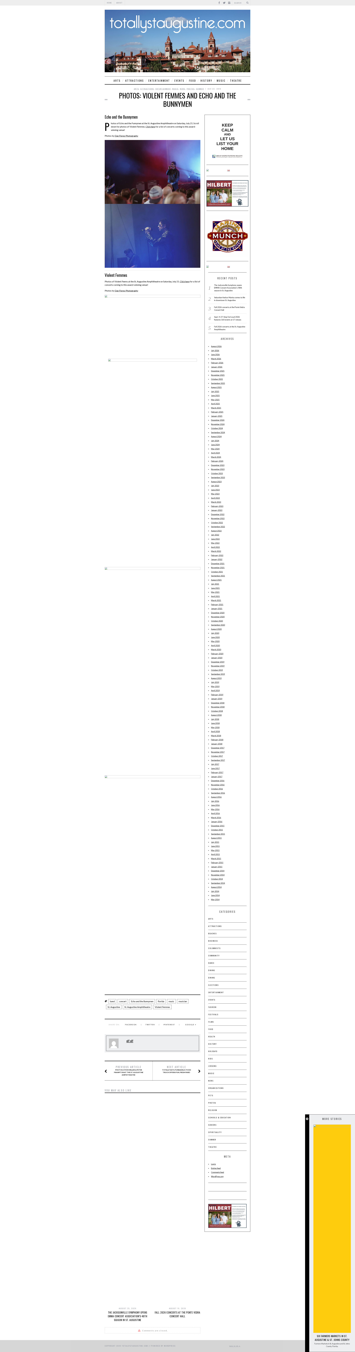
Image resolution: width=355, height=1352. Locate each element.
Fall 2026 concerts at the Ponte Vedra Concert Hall (177, 1314)
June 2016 (215, 805)
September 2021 (218, 576)
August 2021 (216, 580)
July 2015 (215, 842)
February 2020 (217, 654)
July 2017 (215, 764)
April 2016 (215, 813)
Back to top (234, 1346)
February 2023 (217, 506)
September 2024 (218, 432)
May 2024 (215, 449)
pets (210, 1095)
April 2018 (215, 731)
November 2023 (218, 469)
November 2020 (218, 617)
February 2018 (217, 740)
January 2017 (216, 777)
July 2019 (215, 682)
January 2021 (216, 608)
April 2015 (215, 854)
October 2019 (217, 670)
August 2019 (216, 678)
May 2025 (215, 400)
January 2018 (216, 744)
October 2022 (217, 522)
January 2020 (216, 658)
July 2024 (215, 441)
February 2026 (217, 363)
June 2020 (215, 637)
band (112, 1001)
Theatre (236, 80)
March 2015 (216, 858)
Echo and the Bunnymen (142, 1001)
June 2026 (215, 354)
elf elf (129, 1041)
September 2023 (218, 477)
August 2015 (216, 838)
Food (192, 80)
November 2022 (218, 518)
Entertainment (159, 80)
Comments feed (217, 1172)
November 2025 (218, 375)
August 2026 (216, 346)
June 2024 (215, 445)
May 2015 (215, 850)
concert (122, 1001)
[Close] (307, 1119)
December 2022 (217, 514)
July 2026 (215, 350)
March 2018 (216, 736)
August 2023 (216, 482)
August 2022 (216, 531)
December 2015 (217, 826)
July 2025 (215, 391)
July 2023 (215, 486)
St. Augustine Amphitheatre (137, 1007)
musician (183, 1001)
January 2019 (216, 699)
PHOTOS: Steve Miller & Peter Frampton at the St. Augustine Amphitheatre (128, 1070)
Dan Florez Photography (126, 135)
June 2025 (215, 395)
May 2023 (215, 494)
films (211, 1022)
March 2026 (216, 359)
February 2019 (217, 695)
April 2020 (215, 645)
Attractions (134, 80)
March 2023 (216, 502)
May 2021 (215, 592)
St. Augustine (114, 1007)
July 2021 (215, 584)
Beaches (212, 933)
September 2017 (218, 760)
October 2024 (217, 428)
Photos (191, 89)
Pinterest (169, 1025)
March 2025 (216, 408)
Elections (213, 985)
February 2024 (217, 461)
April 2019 (215, 690)
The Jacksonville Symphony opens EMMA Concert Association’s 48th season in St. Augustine (127, 1316)
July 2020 (215, 633)
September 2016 (218, 793)
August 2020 (216, 629)
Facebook (131, 1025)
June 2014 (215, 895)
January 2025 (216, 416)
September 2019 (218, 674)
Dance (211, 963)
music (171, 1001)
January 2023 (216, 510)
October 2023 (217, 473)
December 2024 (217, 420)
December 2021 (217, 563)
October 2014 (217, 879)
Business (213, 941)
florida (161, 1001)
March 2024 (216, 457)
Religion (212, 1110)
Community (214, 955)
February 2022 (217, 555)
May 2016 (215, 809)
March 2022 (216, 551)
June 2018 (215, 723)
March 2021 (216, 600)
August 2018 (216, 715)
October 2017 (217, 756)
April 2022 (215, 547)
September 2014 (218, 883)
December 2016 (217, 781)
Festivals (213, 1014)
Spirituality (215, 1132)
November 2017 (218, 752)
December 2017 (217, 748)
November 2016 (218, 785)
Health (211, 1036)
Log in (213, 1164)
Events (179, 80)
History (206, 80)
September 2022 (218, 527)
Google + (190, 1025)
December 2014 (217, 871)
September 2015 (218, 834)
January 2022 (216, 559)
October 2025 (217, 379)
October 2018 (217, 711)
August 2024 (216, 436)
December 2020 (217, 613)
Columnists (214, 948)
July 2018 (215, 719)
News (182, 89)
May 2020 (215, 641)
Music (221, 80)
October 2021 (217, 572)
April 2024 (215, 453)
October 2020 (217, 621)
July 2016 (215, 801)
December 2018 (217, 703)
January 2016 (216, 822)
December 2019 (217, 662)
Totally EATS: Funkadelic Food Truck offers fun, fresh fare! (176, 1069)
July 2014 (215, 891)
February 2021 (217, 604)
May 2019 (215, 686)
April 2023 (215, 498)
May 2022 (215, 543)
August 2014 (216, 887)
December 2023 (217, 465)
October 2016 (217, 789)
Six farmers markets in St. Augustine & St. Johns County (332, 1338)
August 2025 (216, 387)
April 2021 (215, 596)
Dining (211, 970)
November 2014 (218, 875)
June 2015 (215, 846)
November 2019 (218, 666)
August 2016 (216, 797)
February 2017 (217, 772)
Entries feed (216, 1168)
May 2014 (215, 899)
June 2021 (215, 588)
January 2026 (216, 367)
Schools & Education (219, 1117)
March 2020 (216, 649)
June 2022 (215, 539)
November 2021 (218, 567)
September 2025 (218, 383)
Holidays (212, 1051)
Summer (200, 89)
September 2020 (218, 625)
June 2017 (215, 768)
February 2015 (217, 862)
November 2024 (218, 424)
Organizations (216, 1088)
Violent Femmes (162, 1007)
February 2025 (217, 412)
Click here (150, 126)
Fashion (212, 1007)
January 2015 (216, 867)
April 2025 (215, 404)
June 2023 (215, 490)
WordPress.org (217, 1176)
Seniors (212, 1125)
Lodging (212, 1066)
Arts (117, 80)
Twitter (150, 1025)
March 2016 (216, 817)
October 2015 (217, 830)
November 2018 (218, 707)
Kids (210, 1058)
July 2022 (215, 535)
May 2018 (215, 727)
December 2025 (217, 371)
